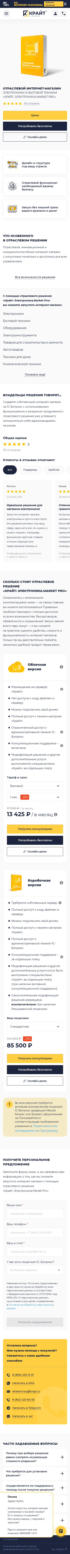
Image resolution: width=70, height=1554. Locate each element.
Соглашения (10, 1539)
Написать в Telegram (26, 1408)
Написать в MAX (23, 1383)
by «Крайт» (59, 1549)
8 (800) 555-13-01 (23, 1375)
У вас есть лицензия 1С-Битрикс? (30, 1261)
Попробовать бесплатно (35, 126)
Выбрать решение (50, 3)
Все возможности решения (35, 277)
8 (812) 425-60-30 (23, 1399)
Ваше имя (15, 1205)
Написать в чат (22, 1416)
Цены (35, 115)
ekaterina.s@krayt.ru (26, 1391)
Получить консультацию (35, 829)
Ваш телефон (17, 1224)
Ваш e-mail (16, 1243)
